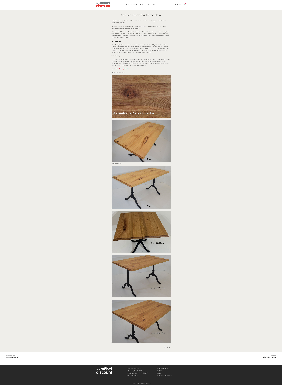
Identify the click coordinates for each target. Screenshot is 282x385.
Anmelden (178, 4)
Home (126, 4)
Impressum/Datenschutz (164, 375)
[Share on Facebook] (165, 347)
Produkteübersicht (162, 368)
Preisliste (160, 371)
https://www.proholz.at (122, 69)
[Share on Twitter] (167, 347)
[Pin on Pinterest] (170, 347)
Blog (141, 4)
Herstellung (134, 4)
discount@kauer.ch (132, 375)
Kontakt (148, 4)
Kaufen (155, 4)
